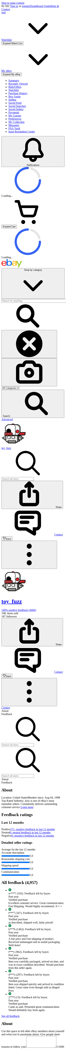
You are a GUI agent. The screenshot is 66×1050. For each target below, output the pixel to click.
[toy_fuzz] (13, 444)
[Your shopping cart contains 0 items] (27, 223)
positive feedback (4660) (18, 610)
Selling (12, 99)
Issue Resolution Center (21, 131)
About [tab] (4, 710)
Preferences (14, 118)
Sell (3, 12)
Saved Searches (17, 106)
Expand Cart (9, 226)
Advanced (7, 419)
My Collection (16, 122)
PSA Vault (14, 128)
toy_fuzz (6, 448)
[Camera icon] (29, 372)
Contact (5, 707)
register (26, 6)
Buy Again (14, 96)
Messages (13, 125)
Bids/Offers (14, 86)
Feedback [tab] (6, 714)
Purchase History (17, 93)
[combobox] (17, 479)
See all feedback (10, 1016)
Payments (13, 112)
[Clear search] (29, 344)
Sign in (14, 6)
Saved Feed (14, 102)
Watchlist (13, 90)
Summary (13, 80)
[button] (32, 404)
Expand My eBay (11, 74)
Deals (33, 6)
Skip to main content (12, 2)
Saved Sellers (15, 109)
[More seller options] (29, 555)
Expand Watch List (12, 43)
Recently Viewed (18, 83)
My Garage (14, 115)
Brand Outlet (43, 6)
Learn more (27, 807)
